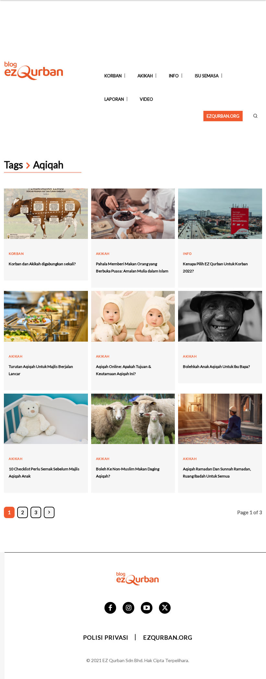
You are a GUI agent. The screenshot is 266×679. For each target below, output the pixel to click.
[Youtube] (146, 608)
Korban (16, 253)
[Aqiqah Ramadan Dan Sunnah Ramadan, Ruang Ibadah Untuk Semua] (220, 419)
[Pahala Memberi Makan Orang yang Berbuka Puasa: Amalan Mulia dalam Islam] (133, 214)
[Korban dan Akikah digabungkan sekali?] (46, 214)
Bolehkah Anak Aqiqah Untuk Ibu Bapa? (216, 366)
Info (187, 253)
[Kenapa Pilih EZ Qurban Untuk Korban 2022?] (220, 214)
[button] (255, 116)
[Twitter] (165, 608)
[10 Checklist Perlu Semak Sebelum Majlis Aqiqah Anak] (46, 419)
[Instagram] (128, 608)
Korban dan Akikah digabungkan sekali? (42, 263)
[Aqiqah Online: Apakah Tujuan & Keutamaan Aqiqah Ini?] (133, 316)
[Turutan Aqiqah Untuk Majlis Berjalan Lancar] (46, 316)
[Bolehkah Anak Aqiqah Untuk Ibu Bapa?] (220, 316)
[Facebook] (110, 608)
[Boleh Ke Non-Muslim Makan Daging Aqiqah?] (133, 419)
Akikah (103, 253)
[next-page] (49, 512)
